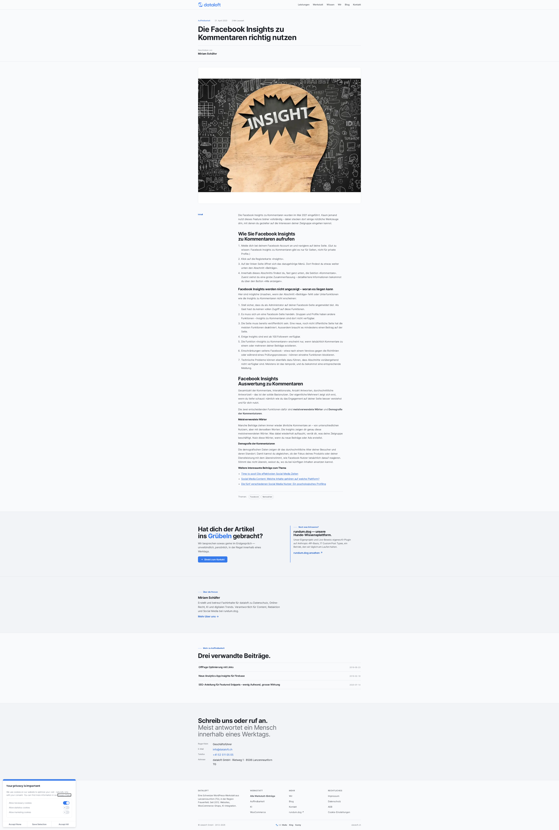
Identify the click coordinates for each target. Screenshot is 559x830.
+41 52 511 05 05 (223, 754)
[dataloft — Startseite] (209, 4)
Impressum (333, 796)
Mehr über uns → (208, 616)
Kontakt (357, 4)
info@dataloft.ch (222, 749)
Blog (347, 4)
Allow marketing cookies (20, 812)
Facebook (254, 497)
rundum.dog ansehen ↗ (308, 552)
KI (251, 807)
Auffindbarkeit (204, 21)
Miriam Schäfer (209, 597)
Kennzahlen (267, 497)
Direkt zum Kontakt (214, 559)
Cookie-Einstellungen (339, 812)
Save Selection (39, 824)
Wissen (330, 4)
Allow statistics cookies (19, 807)
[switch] (66, 803)
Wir (340, 4)
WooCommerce (258, 812)
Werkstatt (318, 4)
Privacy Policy (64, 795)
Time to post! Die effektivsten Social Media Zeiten (269, 473)
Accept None (15, 824)
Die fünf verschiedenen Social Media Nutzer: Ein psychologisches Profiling (283, 483)
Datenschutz (334, 801)
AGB (330, 807)
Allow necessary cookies (20, 803)
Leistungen (303, 4)
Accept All (64, 824)
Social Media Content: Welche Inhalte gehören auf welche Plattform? (280, 478)
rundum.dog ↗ (296, 812)
